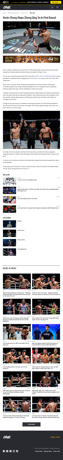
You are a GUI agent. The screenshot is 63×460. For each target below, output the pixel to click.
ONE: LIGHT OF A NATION (43, 76)
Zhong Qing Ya (34, 78)
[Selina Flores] (9, 233)
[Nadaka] (9, 224)
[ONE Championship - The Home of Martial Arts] (7, 7)
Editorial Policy (48, 451)
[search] (52, 7)
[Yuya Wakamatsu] (9, 252)
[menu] (57, 7)
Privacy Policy (38, 451)
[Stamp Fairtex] (9, 242)
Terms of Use (56, 451)
